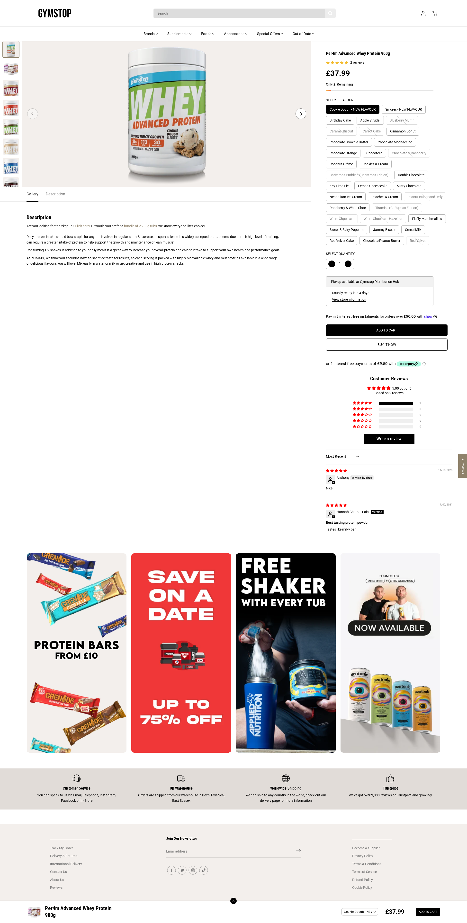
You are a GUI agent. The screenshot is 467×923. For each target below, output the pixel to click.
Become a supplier (366, 848)
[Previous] (32, 113)
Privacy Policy (362, 856)
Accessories (234, 34)
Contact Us (58, 872)
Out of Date (302, 34)
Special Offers (269, 34)
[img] (336, 471)
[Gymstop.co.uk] (55, 13)
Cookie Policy (362, 887)
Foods (206, 34)
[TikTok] (203, 870)
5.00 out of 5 (401, 388)
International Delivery (66, 864)
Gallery (32, 194)
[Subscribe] (298, 851)
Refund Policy (362, 880)
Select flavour (339, 100)
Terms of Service (364, 872)
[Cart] (435, 13)
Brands (150, 34)
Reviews (56, 887)
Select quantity (340, 254)
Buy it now (386, 345)
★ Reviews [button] (463, 466)
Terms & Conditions (366, 864)
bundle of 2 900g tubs (140, 226)
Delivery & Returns (63, 856)
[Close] (233, 901)
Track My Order (61, 848)
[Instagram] (193, 870)
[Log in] (423, 13)
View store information (349, 299)
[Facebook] (171, 870)
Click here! (82, 226)
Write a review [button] (389, 438)
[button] (362, 403)
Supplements (178, 34)
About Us (57, 880)
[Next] (301, 113)
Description (55, 194)
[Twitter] (182, 870)
